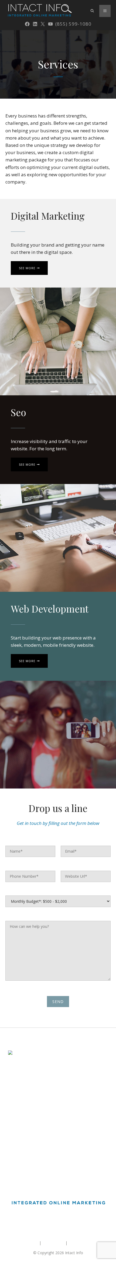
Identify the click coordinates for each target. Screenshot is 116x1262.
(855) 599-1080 (73, 24)
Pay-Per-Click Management (32, 1142)
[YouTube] (74, 1222)
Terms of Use (53, 1242)
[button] (92, 11)
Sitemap (31, 1242)
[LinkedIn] (53, 1222)
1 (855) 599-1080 (23, 1090)
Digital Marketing (23, 1122)
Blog (12, 1161)
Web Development (24, 1151)
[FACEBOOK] (27, 24)
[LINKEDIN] (35, 24)
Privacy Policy (80, 1242)
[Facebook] (42, 1222)
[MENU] (105, 11)
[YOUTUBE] (50, 24)
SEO (11, 1132)
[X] (42, 24)
